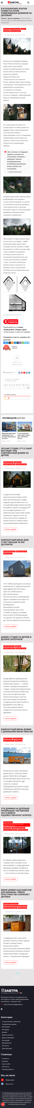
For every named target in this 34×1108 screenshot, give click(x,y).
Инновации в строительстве (15, 1093)
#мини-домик (8, 553)
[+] (28, 385)
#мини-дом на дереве (10, 908)
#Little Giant (17, 462)
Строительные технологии (11, 1021)
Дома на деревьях (14, 18)
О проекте (5, 1058)
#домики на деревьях (10, 830)
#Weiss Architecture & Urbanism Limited (15, 906)
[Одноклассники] (12, 343)
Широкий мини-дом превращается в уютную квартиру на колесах (9, 436)
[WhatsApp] (23, 343)
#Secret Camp (8, 822)
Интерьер (5, 1029)
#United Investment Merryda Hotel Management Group (13, 825)
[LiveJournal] (18, 343)
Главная (3, 18)
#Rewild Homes (17, 738)
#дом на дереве (15, 31)
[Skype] (25, 343)
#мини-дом (18, 741)
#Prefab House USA (9, 551)
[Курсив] (7, 385)
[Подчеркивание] (9, 385)
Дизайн (4, 1032)
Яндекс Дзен (10, 1080)
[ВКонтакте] (4, 343)
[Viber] (20, 343)
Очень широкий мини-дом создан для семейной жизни (23, 436)
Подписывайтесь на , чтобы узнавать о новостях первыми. (17, 329)
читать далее (10, 529)
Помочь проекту (14, 347)
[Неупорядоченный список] (16, 385)
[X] (10, 343)
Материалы (6, 1027)
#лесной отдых (23, 830)
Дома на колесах (7, 1035)
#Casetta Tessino (9, 646)
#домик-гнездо (21, 648)
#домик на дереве (9, 464)
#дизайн (6, 31)
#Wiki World (7, 828)
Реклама (5, 1061)
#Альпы (23, 29)
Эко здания (5, 1040)
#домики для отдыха (18, 828)
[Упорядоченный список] (14, 385)
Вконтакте (9, 1084)
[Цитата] (19, 385)
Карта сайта (6, 1064)
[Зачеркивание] (12, 385)
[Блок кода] (21, 385)
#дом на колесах (21, 551)
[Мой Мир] (7, 343)
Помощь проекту (8, 1069)
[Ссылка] (23, 385)
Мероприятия (6, 1043)
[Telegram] (28, 343)
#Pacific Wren (8, 738)
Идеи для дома (7, 1048)
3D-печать (5, 1046)
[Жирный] (5, 385)
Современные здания (9, 1024)
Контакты (5, 1067)
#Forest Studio (8, 462)
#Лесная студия (21, 464)
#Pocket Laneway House (11, 904)
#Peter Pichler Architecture (11, 29)
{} (25, 385)
